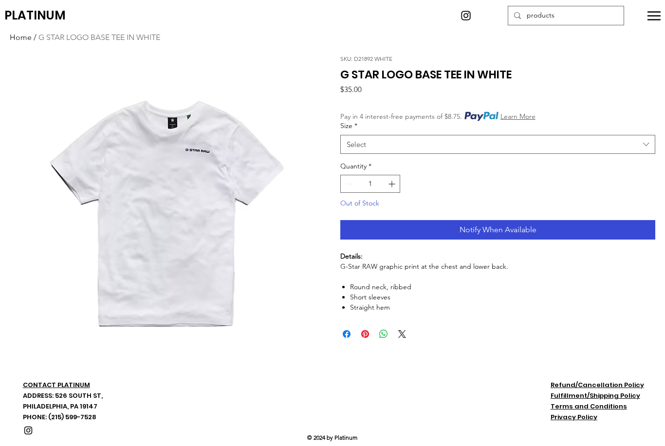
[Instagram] (466, 15)
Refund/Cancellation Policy (597, 385)
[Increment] (393, 183)
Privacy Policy (574, 417)
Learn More (518, 116)
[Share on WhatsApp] (383, 334)
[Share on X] (402, 334)
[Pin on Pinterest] (365, 334)
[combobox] (497, 144)
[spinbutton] (370, 183)
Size (348, 125)
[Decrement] (348, 183)
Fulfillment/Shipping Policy (595, 395)
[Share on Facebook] (346, 334)
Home (21, 37)
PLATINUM (35, 15)
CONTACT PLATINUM (56, 385)
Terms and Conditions (589, 406)
